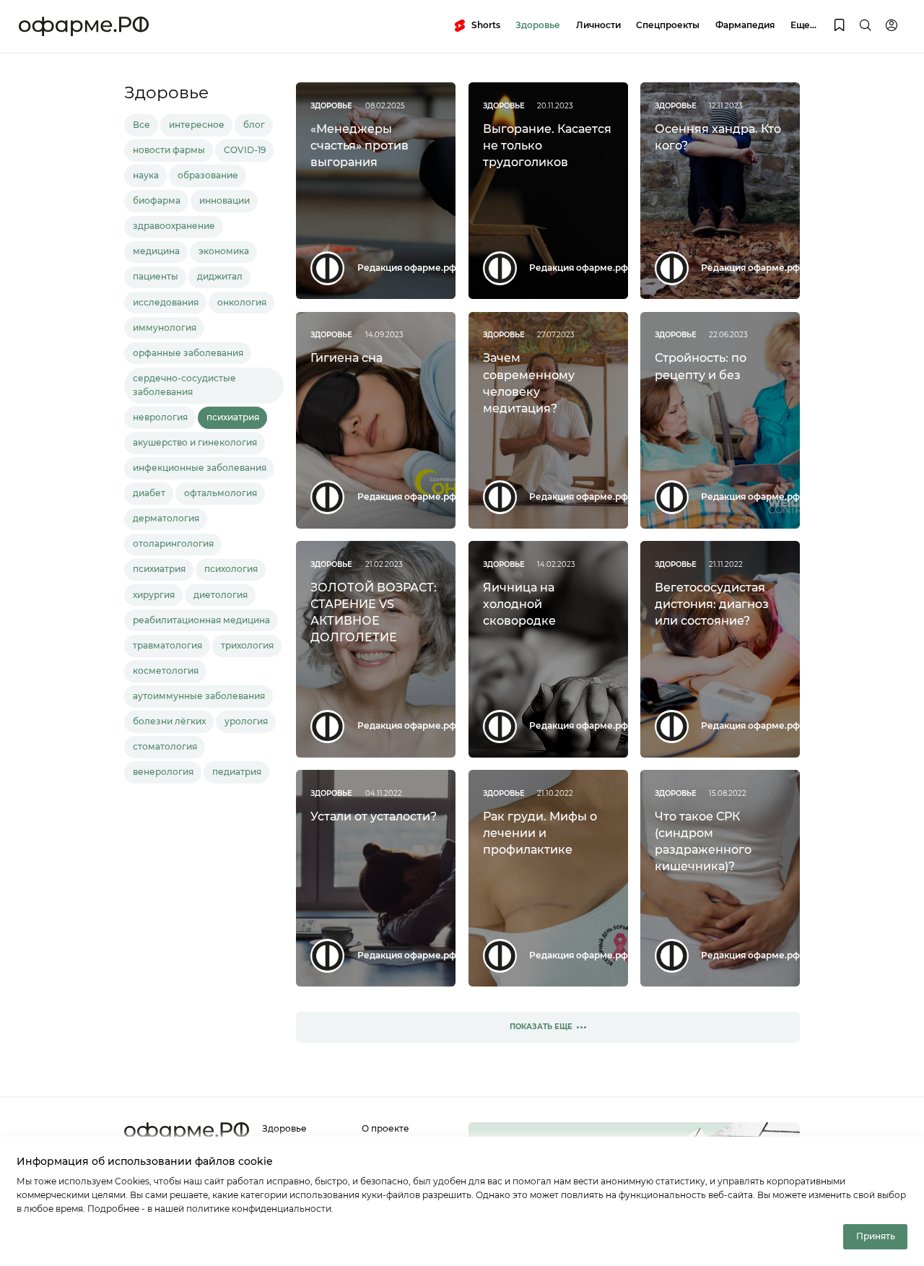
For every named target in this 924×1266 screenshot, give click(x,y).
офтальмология (220, 493)
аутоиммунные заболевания (199, 696)
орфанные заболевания (188, 353)
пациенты (155, 277)
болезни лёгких (169, 721)
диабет (149, 493)
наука (146, 175)
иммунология (164, 328)
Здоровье (537, 25)
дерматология (166, 518)
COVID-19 (245, 150)
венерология (163, 772)
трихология (247, 646)
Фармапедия (745, 25)
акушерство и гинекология (195, 443)
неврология (160, 417)
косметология (166, 671)
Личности (598, 25)
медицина (156, 251)
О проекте (385, 1129)
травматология (167, 646)
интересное (197, 125)
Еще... (803, 25)
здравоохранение (174, 226)
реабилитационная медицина (201, 620)
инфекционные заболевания (199, 468)
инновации (224, 201)
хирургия (154, 595)
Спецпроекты (667, 25)
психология (231, 569)
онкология (241, 303)
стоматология (165, 747)
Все (141, 125)
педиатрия (236, 772)
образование (208, 175)
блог (254, 125)
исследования (166, 303)
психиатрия (232, 417)
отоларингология (173, 544)
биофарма (156, 201)
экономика (224, 251)
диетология (220, 595)
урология (246, 721)
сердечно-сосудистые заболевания (184, 385)
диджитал (220, 277)
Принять (875, 1236)
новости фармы (169, 150)
